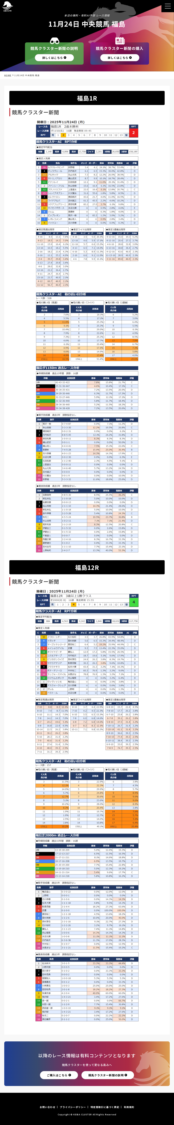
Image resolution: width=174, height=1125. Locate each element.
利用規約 (129, 1107)
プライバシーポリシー (73, 1107)
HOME (7, 75)
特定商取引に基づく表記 (105, 1107)
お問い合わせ (47, 1107)
